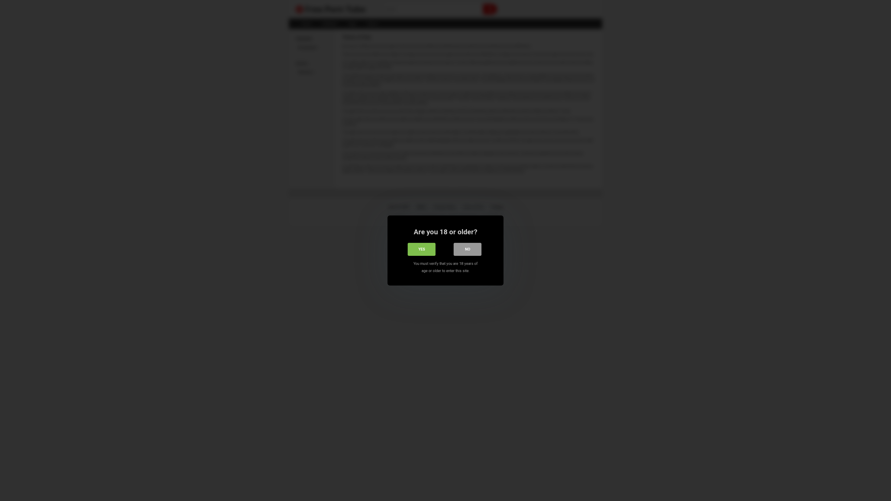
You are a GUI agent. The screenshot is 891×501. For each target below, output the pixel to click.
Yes (421, 249)
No (467, 249)
